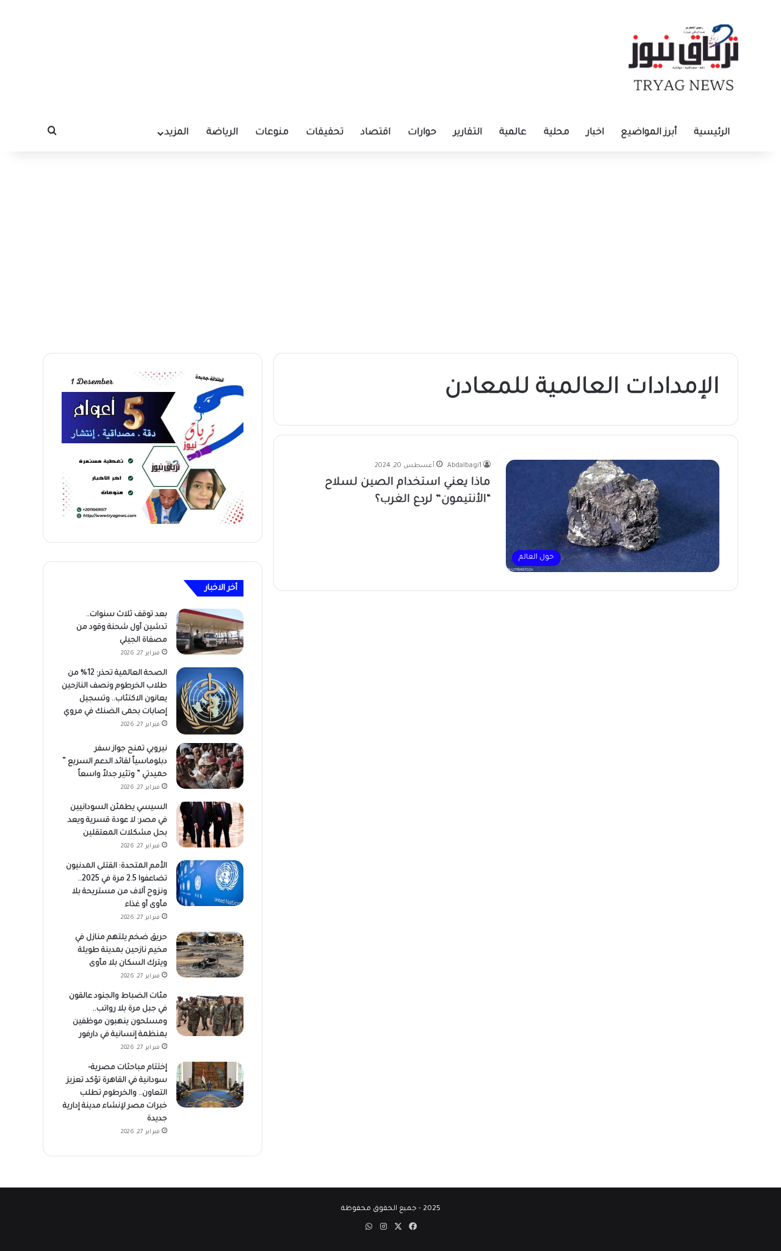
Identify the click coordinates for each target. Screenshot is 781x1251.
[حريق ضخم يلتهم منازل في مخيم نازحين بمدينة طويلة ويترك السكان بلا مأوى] (209, 954)
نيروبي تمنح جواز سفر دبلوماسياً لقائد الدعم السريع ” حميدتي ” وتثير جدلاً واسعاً (114, 762)
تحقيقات (325, 133)
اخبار (595, 133)
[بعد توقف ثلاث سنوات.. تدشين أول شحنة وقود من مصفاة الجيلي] (209, 632)
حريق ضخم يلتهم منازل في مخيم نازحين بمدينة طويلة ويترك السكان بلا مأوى (121, 951)
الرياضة (222, 133)
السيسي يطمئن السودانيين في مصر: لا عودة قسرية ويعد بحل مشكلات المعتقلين (117, 820)
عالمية (513, 133)
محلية (556, 133)
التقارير (467, 133)
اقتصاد (375, 133)
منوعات (272, 133)
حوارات (422, 133)
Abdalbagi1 (464, 466)
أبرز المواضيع (649, 133)
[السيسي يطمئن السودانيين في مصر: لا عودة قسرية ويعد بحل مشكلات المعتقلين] (209, 824)
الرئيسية (712, 133)
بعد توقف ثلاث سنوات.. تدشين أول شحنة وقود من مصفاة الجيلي (121, 628)
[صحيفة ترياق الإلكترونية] (683, 57)
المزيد (177, 133)
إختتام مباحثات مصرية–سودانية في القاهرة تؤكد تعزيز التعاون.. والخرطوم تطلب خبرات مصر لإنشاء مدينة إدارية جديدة (115, 1093)
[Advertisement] (390, 249)
